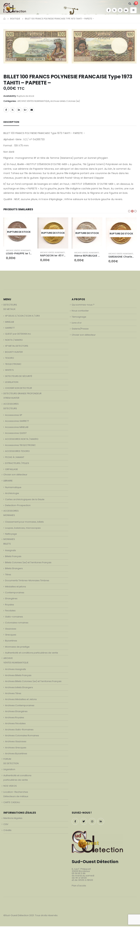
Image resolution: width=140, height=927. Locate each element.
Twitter (12, 110)
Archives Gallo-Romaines (19, 730)
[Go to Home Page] (4, 18)
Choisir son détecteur (15, 475)
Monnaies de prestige (17, 647)
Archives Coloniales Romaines (22, 736)
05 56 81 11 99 (78, 874)
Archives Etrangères (16, 712)
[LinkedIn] (126, 10)
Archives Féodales (15, 724)
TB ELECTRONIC (13, 365)
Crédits (7, 831)
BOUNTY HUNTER (14, 352)
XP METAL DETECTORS (16, 346)
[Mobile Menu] (133, 10)
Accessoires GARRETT (17, 422)
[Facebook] (108, 10)
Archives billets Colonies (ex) (65, 101)
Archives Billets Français (18, 676)
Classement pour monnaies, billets (24, 522)
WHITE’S (9, 371)
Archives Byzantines (16, 754)
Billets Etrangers (14, 569)
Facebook (6, 110)
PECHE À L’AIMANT (14, 458)
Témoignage (79, 317)
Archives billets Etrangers (19, 688)
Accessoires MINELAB (16, 428)
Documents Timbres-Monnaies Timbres (27, 581)
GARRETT (10, 328)
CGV (5, 825)
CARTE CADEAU (11, 803)
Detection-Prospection (18, 506)
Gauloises (10, 629)
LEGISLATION (11, 383)
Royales (9, 605)
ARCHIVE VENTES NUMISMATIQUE (33, 101)
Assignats (10, 551)
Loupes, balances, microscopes (23, 528)
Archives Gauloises (15, 742)
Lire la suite (28, 223)
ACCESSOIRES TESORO (17, 452)
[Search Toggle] (129, 4)
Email (31, 110)
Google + (25, 110)
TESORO (9, 359)
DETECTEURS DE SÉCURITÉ (18, 377)
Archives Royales (14, 718)
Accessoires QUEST (16, 434)
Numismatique (13, 488)
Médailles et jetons (15, 587)
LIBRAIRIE (8, 481)
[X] (114, 10)
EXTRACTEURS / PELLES (17, 464)
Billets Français (13, 557)
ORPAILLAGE (11, 470)
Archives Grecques (15, 748)
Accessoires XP (13, 416)
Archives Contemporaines (19, 706)
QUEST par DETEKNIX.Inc (18, 334)
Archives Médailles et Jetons (21, 700)
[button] (129, 211)
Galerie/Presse (80, 329)
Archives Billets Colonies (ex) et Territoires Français (33, 682)
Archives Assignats (15, 670)
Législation (9, 770)
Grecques (10, 635)
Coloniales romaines (16, 623)
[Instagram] (120, 10)
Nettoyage (11, 535)
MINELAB (9, 322)
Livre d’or (77, 323)
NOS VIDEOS (10, 786)
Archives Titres (13, 694)
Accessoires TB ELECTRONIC (20, 446)
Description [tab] (11, 122)
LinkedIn (19, 110)
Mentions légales (12, 819)
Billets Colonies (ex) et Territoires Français (28, 563)
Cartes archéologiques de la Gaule (24, 500)
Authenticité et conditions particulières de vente (31, 653)
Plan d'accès (79, 886)
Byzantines (11, 641)
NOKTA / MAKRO (14, 341)
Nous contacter (80, 311)
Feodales (10, 611)
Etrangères (11, 599)
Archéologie (12, 494)
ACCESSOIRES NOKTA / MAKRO (21, 440)
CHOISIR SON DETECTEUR (18, 389)
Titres (8, 575)
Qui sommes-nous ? (83, 305)
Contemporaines (14, 593)
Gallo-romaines (14, 617)
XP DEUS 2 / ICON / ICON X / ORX (22, 316)
